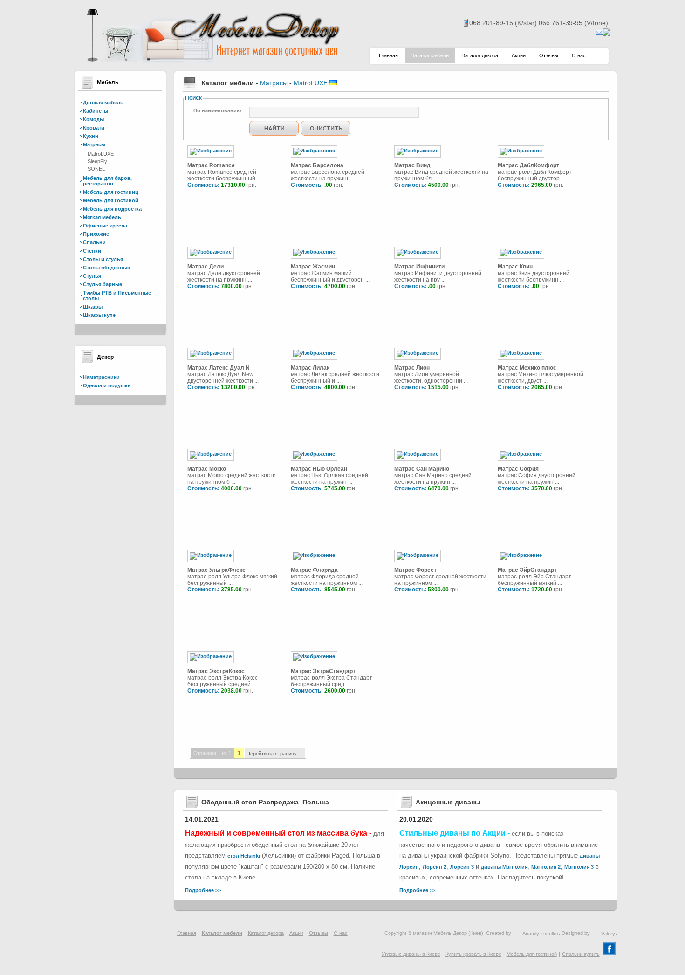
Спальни (94, 242)
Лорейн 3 (462, 867)
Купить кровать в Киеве (473, 954)
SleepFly (97, 161)
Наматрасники (101, 377)
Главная (388, 55)
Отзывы (548, 55)
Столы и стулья (103, 259)
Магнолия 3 (579, 867)
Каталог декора (480, 55)
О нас (579, 55)
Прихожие (96, 234)
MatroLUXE (101, 154)
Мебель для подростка (112, 209)
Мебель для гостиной (110, 200)
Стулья (92, 276)
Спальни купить (581, 954)
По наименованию (217, 110)
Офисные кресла (105, 225)
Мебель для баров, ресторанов (107, 180)
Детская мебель (103, 102)
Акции (519, 55)
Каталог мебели (430, 55)
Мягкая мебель (102, 217)
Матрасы (94, 144)
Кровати (93, 127)
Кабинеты (95, 111)
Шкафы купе (99, 315)
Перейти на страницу (271, 754)
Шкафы (93, 306)
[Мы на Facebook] (609, 954)
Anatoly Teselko (540, 933)
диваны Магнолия (504, 867)
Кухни (90, 136)
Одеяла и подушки (107, 385)
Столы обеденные (106, 267)
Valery (608, 933)
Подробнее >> (203, 890)
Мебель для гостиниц (110, 192)
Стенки (92, 251)
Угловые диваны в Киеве (411, 954)
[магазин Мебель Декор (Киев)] (212, 61)
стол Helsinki (243, 855)
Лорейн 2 (434, 867)
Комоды (93, 119)
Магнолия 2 (546, 867)
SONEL (96, 169)
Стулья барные (102, 284)
